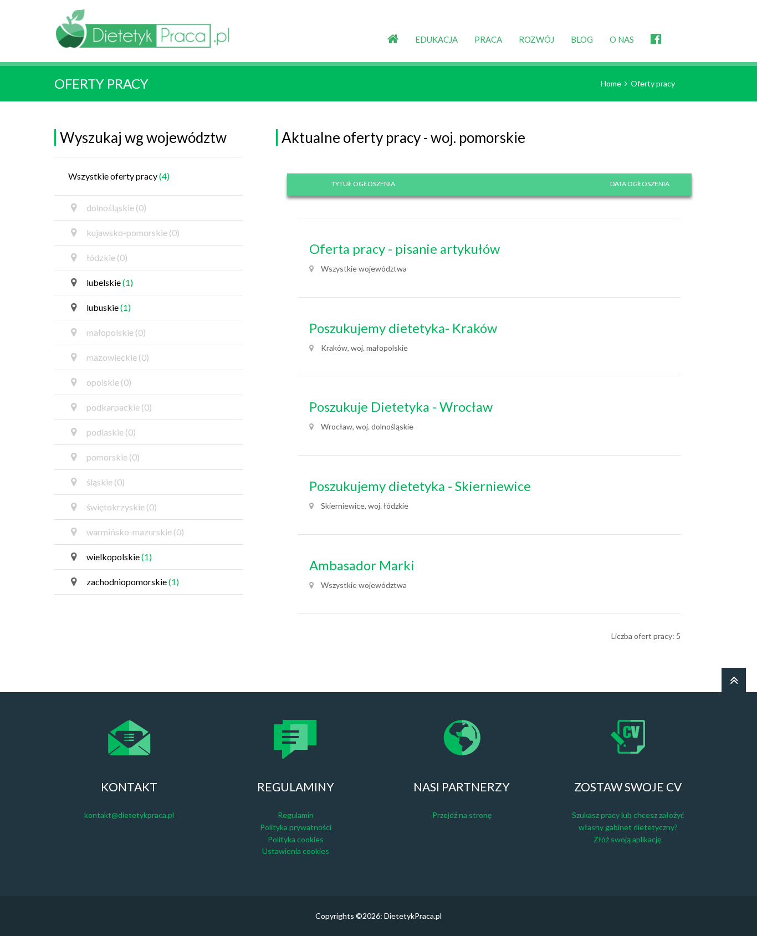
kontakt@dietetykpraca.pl (129, 815)
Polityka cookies (296, 839)
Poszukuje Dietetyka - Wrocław (401, 407)
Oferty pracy (653, 83)
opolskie (108, 382)
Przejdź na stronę (462, 815)
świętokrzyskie (121, 507)
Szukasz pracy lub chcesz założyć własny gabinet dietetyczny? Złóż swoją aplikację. (628, 826)
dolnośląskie (116, 207)
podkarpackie (119, 407)
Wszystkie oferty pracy (119, 176)
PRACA (488, 39)
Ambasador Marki (362, 565)
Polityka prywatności (295, 827)
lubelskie (109, 282)
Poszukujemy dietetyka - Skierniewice (420, 486)
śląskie (105, 482)
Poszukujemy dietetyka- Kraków (403, 328)
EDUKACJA (436, 39)
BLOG (582, 39)
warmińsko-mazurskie (135, 531)
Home (611, 83)
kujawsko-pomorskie (133, 232)
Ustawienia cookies (295, 851)
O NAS (622, 39)
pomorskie (113, 457)
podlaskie (111, 432)
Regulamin (296, 815)
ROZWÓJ (536, 39)
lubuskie (108, 307)
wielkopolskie (119, 556)
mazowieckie (117, 357)
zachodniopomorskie (132, 581)
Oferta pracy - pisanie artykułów (404, 249)
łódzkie (106, 257)
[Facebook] (655, 30)
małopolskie (116, 332)
